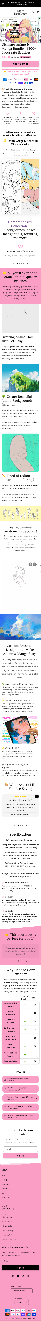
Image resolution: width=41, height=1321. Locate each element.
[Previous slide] (14, 263)
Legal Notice (7, 1221)
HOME (4, 1176)
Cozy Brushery (17, 1318)
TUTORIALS (6, 1189)
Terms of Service (9, 1239)
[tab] (18, 264)
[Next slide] (27, 263)
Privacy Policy (7, 1226)
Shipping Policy (8, 1235)
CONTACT (6, 1198)
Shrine (32, 1318)
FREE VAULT (6, 1184)
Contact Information (7, 1215)
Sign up (20, 1155)
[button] (33, 12)
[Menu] (2, 12)
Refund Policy (7, 1230)
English (19, 1302)
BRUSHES (5, 1180)
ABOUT (4, 1193)
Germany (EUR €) (19, 1291)
